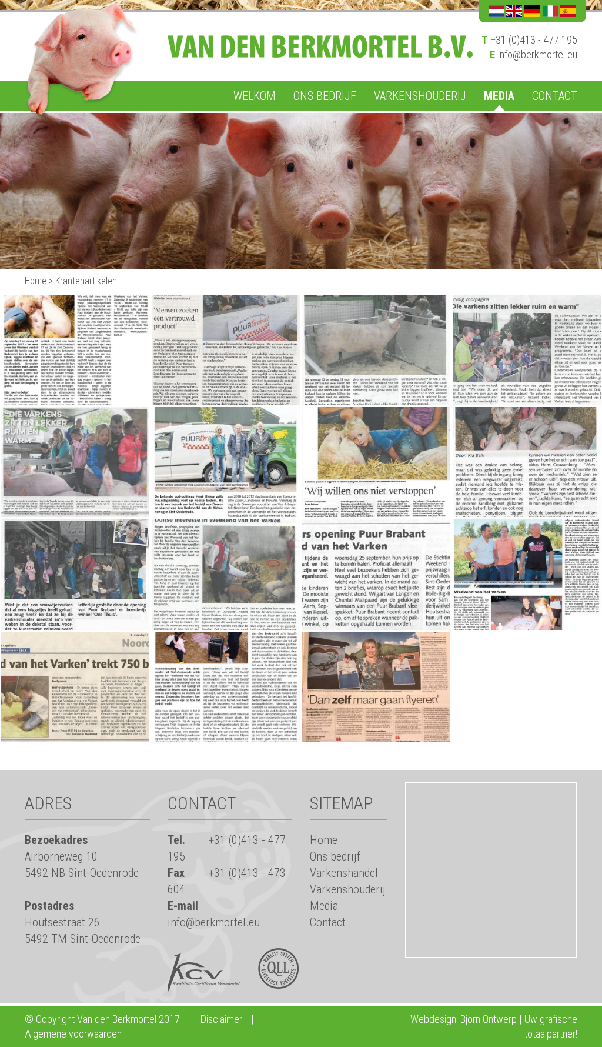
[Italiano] (550, 11)
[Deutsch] (532, 11)
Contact (554, 96)
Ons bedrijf (324, 96)
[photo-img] (75, 349)
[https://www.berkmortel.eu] (320, 45)
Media (499, 96)
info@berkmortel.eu (537, 54)
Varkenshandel (344, 873)
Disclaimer (221, 1019)
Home (35, 280)
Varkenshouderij (420, 96)
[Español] (568, 11)
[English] (514, 11)
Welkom (254, 96)
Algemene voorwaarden (73, 1034)
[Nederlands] (496, 11)
